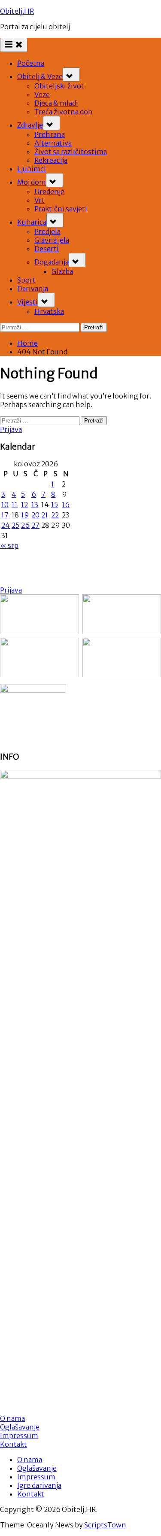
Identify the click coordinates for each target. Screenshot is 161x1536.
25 (15, 525)
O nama (29, 1459)
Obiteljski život (59, 86)
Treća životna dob (63, 111)
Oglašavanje (19, 1427)
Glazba (62, 271)
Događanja (51, 262)
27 (35, 525)
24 (5, 525)
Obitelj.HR (17, 11)
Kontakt (13, 1444)
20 (35, 515)
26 (25, 525)
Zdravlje (30, 125)
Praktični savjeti (60, 208)
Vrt (39, 200)
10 (5, 504)
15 (54, 504)
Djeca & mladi (56, 103)
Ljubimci (31, 168)
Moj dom (31, 182)
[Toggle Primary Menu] (13, 45)
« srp (9, 545)
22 (55, 515)
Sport (26, 280)
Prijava (11, 429)
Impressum (19, 1435)
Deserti (46, 248)
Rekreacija (50, 160)
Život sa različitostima (70, 151)
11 (15, 504)
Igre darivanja (39, 1485)
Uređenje (49, 191)
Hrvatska (49, 311)
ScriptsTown (105, 1525)
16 (66, 504)
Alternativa (53, 143)
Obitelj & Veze (40, 76)
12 (24, 504)
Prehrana (49, 134)
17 (5, 515)
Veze (42, 94)
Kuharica (31, 222)
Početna (30, 63)
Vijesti (27, 302)
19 (25, 515)
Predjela (47, 231)
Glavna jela (51, 240)
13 (34, 504)
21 (44, 515)
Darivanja (32, 288)
